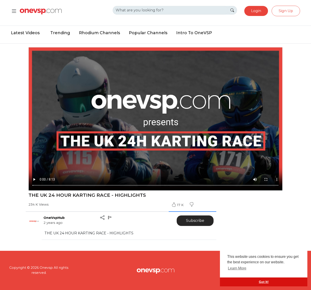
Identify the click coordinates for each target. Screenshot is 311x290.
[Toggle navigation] (14, 11)
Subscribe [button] (195, 220)
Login (256, 11)
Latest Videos (25, 32)
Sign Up (286, 11)
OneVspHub (54, 218)
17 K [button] (181, 205)
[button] (191, 205)
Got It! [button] (264, 282)
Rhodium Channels (99, 32)
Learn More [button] (237, 268)
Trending (60, 32)
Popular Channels (148, 32)
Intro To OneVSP (194, 32)
